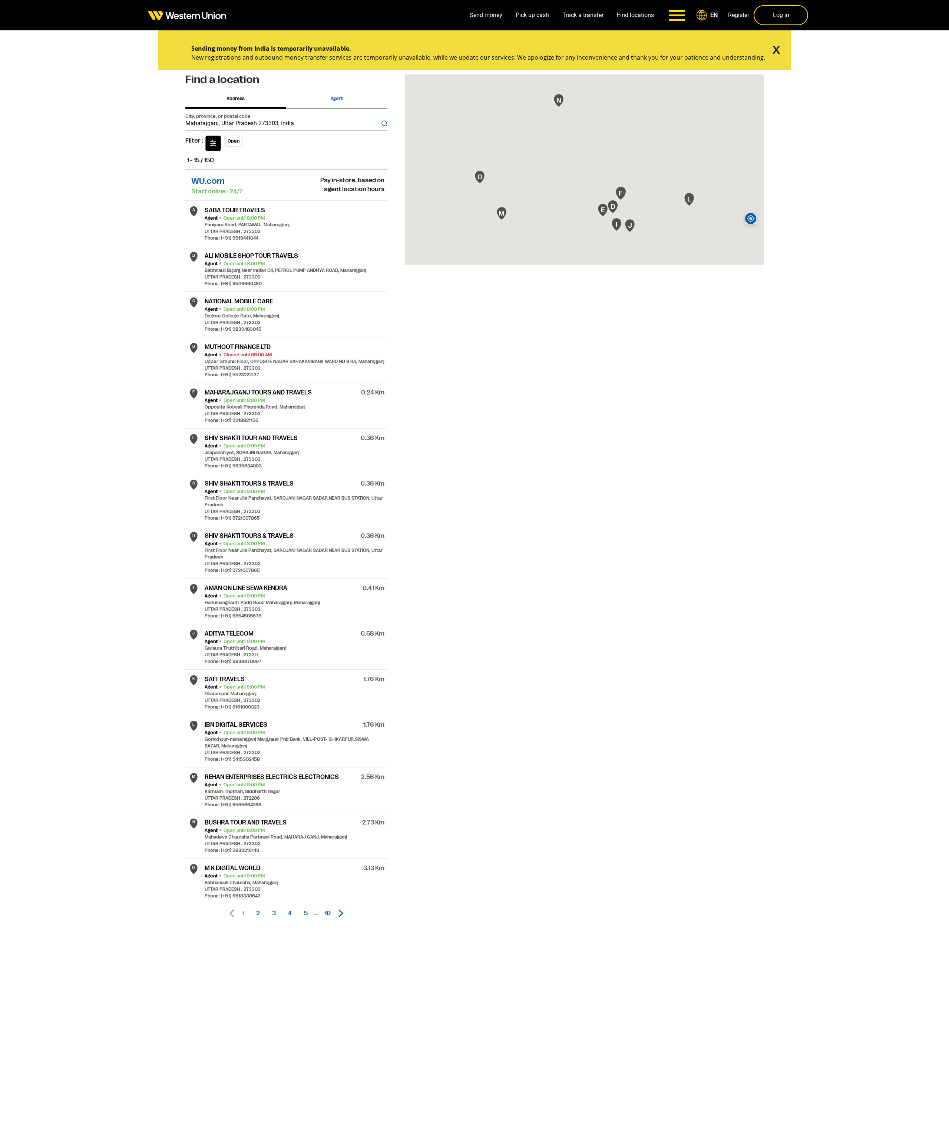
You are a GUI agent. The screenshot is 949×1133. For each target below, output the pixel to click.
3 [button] (274, 913)
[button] (708, 15)
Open (233, 141)
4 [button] (290, 913)
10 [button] (327, 913)
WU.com (208, 181)
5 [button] (306, 913)
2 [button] (258, 913)
